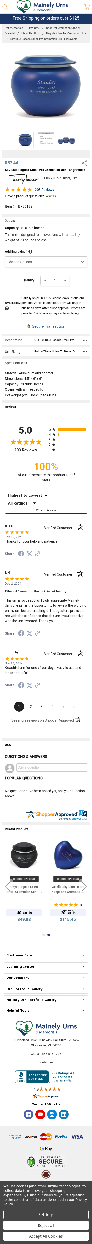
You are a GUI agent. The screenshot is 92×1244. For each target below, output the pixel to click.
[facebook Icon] (28, 1114)
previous (7, 886)
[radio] (68, 429)
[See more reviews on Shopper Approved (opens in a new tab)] (37, 554)
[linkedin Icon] (64, 1114)
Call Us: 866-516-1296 (46, 1054)
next (84, 886)
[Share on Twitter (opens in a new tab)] (29, 554)
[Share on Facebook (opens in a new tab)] (21, 554)
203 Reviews (44, 190)
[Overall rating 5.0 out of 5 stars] (18, 191)
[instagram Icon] (52, 1114)
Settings (46, 1214)
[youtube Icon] (40, 1114)
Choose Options (24, 879)
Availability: (13, 303)
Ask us (51, 196)
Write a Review (46, 510)
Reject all (46, 1225)
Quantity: (29, 280)
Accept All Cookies (46, 1236)
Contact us (46, 1062)
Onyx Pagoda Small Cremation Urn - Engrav (68, 892)
